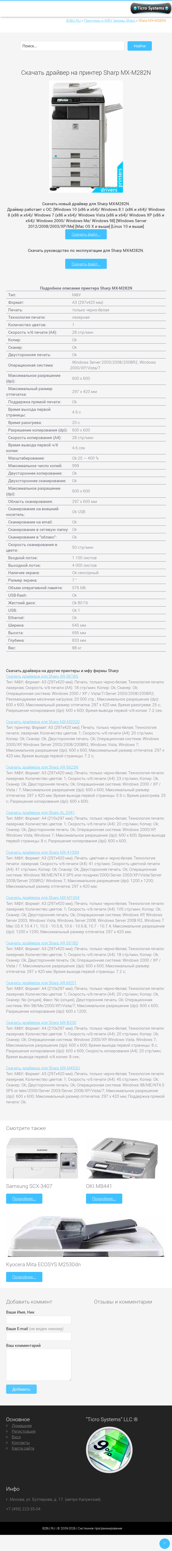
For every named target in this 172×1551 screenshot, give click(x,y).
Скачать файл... (86, 234)
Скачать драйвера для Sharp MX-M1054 (42, 897)
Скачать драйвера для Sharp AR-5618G (42, 676)
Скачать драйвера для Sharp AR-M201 (41, 982)
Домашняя (22, 1425)
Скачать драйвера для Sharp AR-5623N (42, 767)
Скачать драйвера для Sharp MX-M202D (43, 721)
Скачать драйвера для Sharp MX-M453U (43, 1067)
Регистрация (23, 1431)
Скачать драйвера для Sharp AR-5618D (42, 943)
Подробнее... (24, 1198)
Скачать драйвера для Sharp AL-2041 (40, 812)
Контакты (21, 1442)
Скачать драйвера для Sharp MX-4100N (42, 852)
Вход (16, 1436)
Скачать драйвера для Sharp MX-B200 (41, 1022)
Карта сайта (23, 1448)
